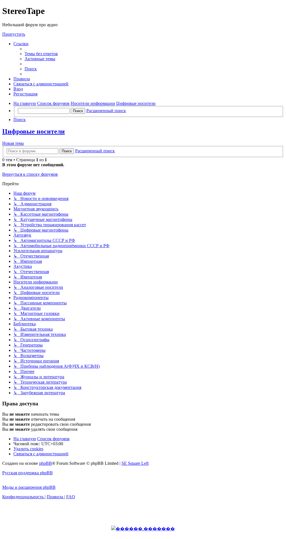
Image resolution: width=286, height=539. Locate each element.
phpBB (45, 463)
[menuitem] (41, 53)
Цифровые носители (33, 131)
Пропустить (13, 34)
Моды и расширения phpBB (29, 487)
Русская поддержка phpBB (27, 472)
